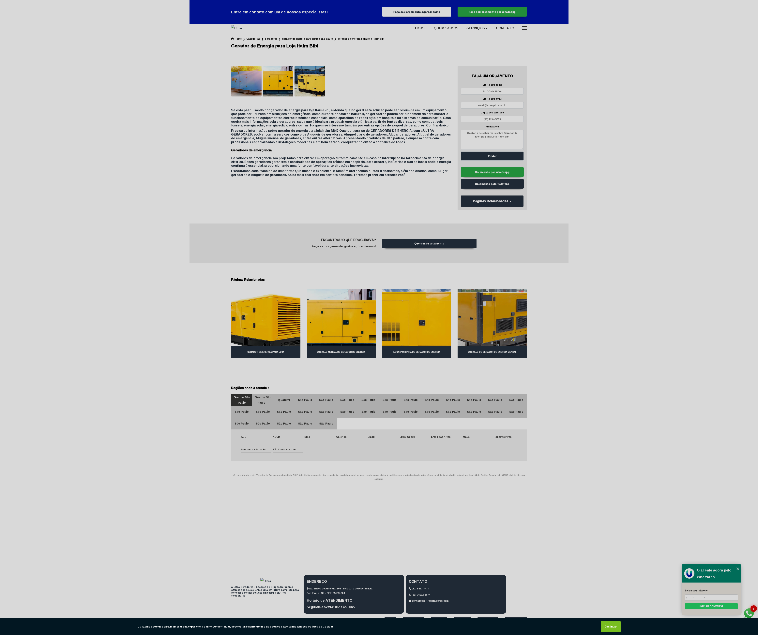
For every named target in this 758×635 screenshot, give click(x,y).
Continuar (611, 626)
